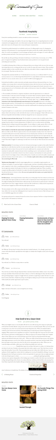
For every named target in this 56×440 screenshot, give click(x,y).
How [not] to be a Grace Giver (12, 204)
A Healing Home (8, 374)
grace (24, 321)
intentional (34, 34)
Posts (40, 16)
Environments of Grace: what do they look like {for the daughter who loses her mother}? (45, 221)
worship (36, 321)
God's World (22, 34)
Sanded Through (25, 407)
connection (29, 34)
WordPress (24, 434)
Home (14, 16)
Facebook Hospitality (28, 31)
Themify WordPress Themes (32, 434)
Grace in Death (34, 204)
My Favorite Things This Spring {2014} (45, 389)
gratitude (28, 321)
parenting (32, 321)
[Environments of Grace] (28, 9)
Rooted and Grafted (27, 16)
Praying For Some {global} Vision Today (9, 219)
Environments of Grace (27, 433)
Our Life (19, 321)
